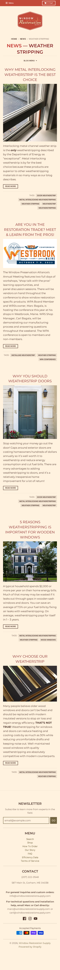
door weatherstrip (46, 195)
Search (30, 839)
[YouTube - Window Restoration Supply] (35, 918)
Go (53, 820)
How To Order (30, 846)
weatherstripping (47, 208)
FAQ (30, 853)
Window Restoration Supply (35, 943)
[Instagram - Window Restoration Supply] (30, 918)
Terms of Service (30, 861)
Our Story (30, 850)
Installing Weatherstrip (23, 355)
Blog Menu (29, 61)
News (23, 39)
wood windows (48, 640)
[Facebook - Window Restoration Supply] (24, 918)
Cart (50, 3)
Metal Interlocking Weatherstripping (37, 200)
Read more (10, 186)
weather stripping (30, 204)
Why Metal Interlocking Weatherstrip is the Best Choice (30, 74)
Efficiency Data (30, 857)
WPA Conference (48, 359)
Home (14, 39)
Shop (30, 842)
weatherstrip (49, 204)
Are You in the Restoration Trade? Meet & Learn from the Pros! (30, 229)
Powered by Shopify (30, 946)
